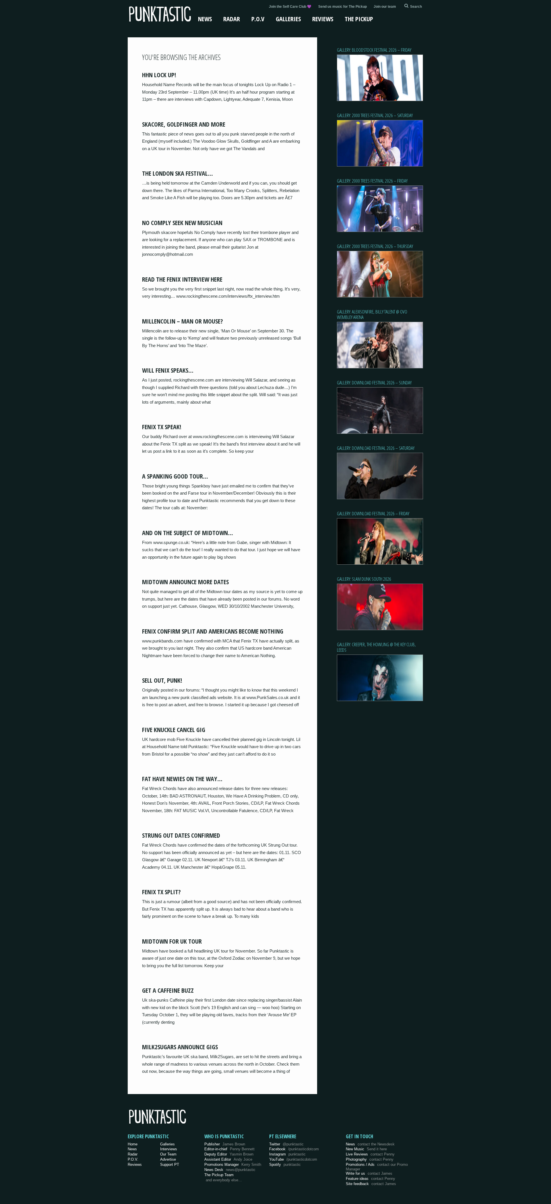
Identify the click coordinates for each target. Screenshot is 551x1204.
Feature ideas (370, 1178)
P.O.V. (133, 1159)
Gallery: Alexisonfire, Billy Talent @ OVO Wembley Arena (372, 314)
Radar (231, 18)
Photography (369, 1159)
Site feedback (371, 1184)
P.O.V (257, 18)
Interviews (168, 1149)
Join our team (385, 7)
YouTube (293, 1159)
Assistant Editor (228, 1159)
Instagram (287, 1154)
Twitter (286, 1144)
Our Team (168, 1154)
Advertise (168, 1159)
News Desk (229, 1170)
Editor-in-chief (229, 1149)
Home (132, 1144)
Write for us (369, 1173)
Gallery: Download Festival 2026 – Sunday (374, 382)
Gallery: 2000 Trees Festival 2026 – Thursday (375, 246)
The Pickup (359, 18)
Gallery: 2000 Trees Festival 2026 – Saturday (375, 115)
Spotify (285, 1164)
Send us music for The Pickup (342, 7)
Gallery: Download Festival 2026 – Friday (373, 513)
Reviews (322, 18)
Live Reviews (370, 1154)
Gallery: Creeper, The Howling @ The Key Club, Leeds (376, 647)
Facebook (294, 1149)
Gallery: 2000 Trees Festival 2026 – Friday (372, 180)
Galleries (288, 18)
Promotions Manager (232, 1164)
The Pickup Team (219, 1175)
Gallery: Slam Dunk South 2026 (364, 579)
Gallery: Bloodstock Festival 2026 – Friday (374, 50)
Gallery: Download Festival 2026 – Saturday (375, 448)
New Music (366, 1149)
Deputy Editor (228, 1154)
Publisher (224, 1144)
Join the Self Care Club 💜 (290, 7)
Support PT (169, 1164)
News (205, 18)
